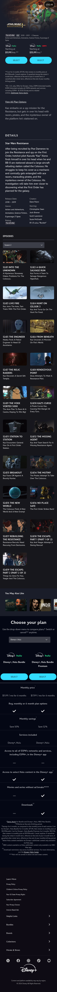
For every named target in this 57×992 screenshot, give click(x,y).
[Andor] (40, 605)
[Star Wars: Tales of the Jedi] (16, 605)
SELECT (16, 60)
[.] (8, 960)
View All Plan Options (15, 102)
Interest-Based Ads (12, 910)
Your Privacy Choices (13, 905)
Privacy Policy (10, 884)
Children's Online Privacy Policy (16, 889)
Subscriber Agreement (13, 900)
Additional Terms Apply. (19, 93)
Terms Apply (11, 822)
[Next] (52, 605)
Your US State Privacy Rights (15, 894)
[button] (28, 916)
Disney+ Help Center (31, 852)
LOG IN (49, 4)
